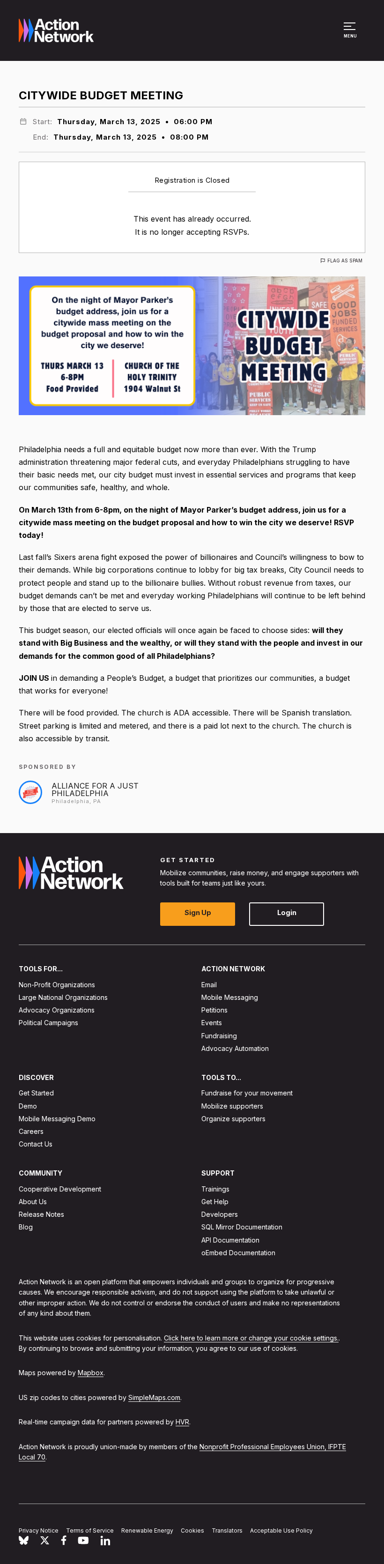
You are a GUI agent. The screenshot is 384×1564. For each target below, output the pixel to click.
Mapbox (90, 1373)
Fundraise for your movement (247, 1093)
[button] (351, 34)
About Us (33, 1202)
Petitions (214, 1010)
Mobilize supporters (232, 1106)
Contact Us (35, 1144)
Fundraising (219, 1035)
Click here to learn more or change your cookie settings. (251, 1337)
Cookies (192, 1530)
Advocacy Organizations (57, 1010)
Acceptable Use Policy (281, 1530)
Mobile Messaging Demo (57, 1119)
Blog (26, 1227)
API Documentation (230, 1240)
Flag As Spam (344, 260)
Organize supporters (233, 1119)
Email (209, 985)
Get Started (36, 1093)
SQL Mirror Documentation (241, 1227)
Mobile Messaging (229, 997)
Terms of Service (90, 1530)
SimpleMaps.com (154, 1397)
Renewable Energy (147, 1530)
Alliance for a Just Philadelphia (95, 789)
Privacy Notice (39, 1530)
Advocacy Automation (235, 1048)
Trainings (215, 1189)
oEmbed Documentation (238, 1253)
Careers (31, 1131)
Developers (219, 1214)
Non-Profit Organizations (57, 985)
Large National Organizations (63, 997)
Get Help (215, 1202)
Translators (227, 1530)
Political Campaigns (48, 1023)
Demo (28, 1106)
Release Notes (41, 1214)
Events (211, 1023)
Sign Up (198, 912)
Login (286, 912)
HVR (182, 1422)
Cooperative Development (60, 1189)
